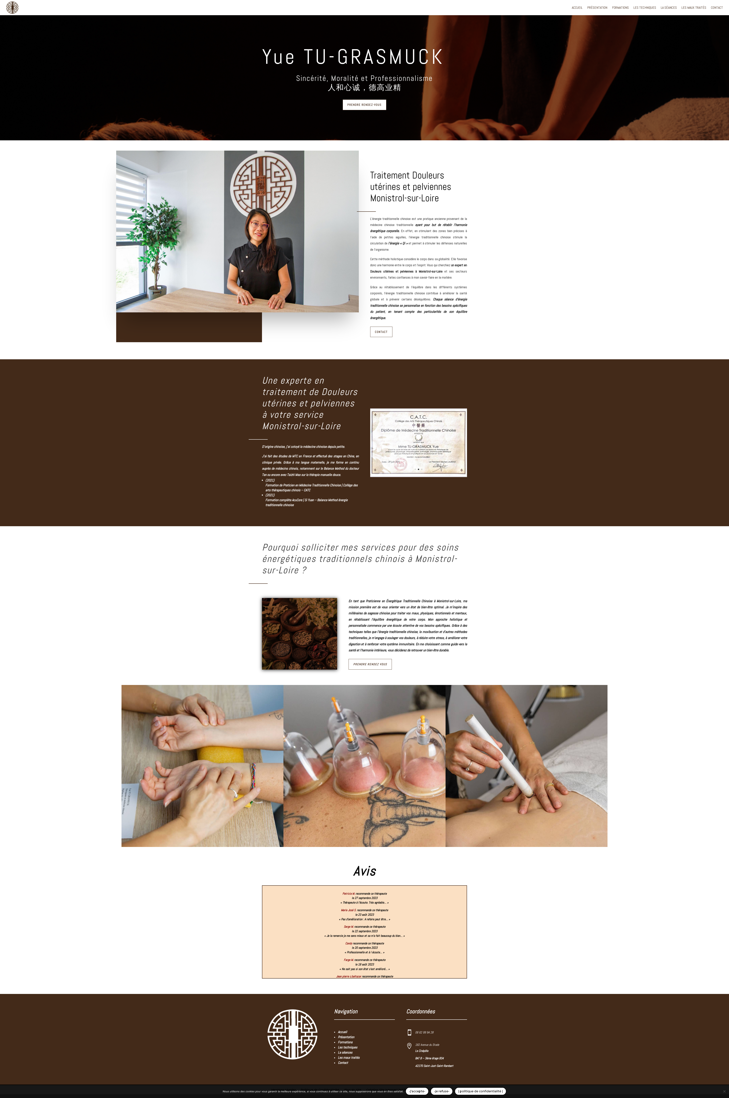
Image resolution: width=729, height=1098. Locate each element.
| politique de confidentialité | (480, 1091)
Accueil (577, 8)
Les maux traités (694, 8)
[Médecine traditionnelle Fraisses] (418, 476)
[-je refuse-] (724, 1091)
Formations (620, 8)
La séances (669, 8)
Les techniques (645, 8)
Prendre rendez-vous (364, 105)
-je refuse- (441, 1091)
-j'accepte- (417, 1091)
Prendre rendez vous (370, 664)
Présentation (597, 8)
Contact (717, 8)
